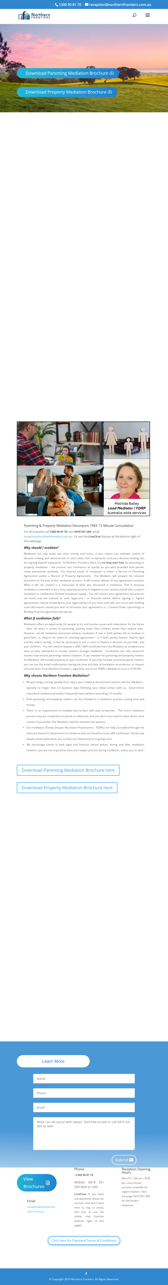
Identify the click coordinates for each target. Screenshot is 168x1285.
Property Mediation (124, 365)
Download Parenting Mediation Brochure (67, 73)
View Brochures (33, 1182)
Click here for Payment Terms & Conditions (84, 1240)
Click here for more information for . (67, 273)
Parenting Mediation (94, 365)
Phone (79, 1169)
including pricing (83, 1022)
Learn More (53, 1061)
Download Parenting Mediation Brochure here (68, 770)
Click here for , (45, 1022)
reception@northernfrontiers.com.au (98, 163)
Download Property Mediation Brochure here (67, 788)
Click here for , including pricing (55, 1015)
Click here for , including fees (54, 403)
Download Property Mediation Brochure (66, 92)
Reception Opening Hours (136, 1170)
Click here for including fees (53, 410)
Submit (121, 1159)
